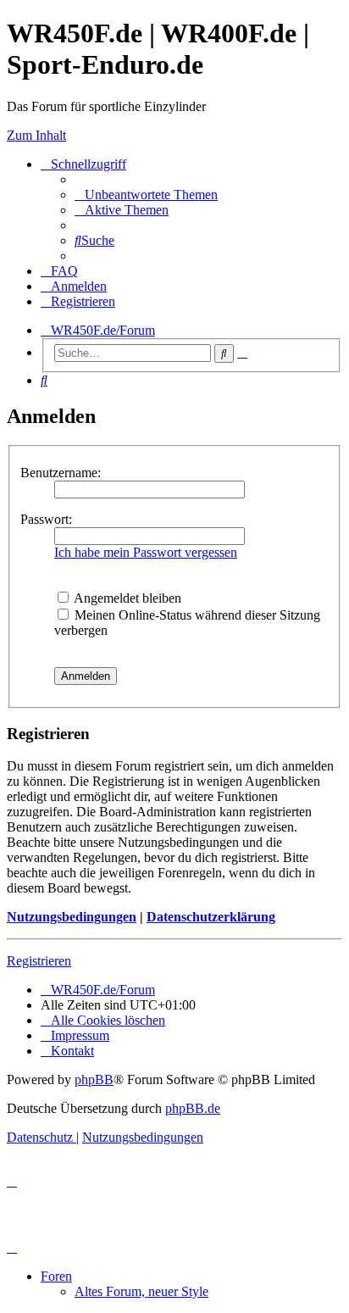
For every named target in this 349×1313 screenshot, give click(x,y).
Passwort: (46, 519)
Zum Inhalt (36, 135)
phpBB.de (192, 1108)
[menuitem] (146, 194)
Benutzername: (60, 472)
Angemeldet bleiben (126, 598)
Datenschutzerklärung (211, 917)
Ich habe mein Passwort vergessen (145, 552)
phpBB (94, 1079)
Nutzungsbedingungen (71, 917)
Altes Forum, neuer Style (141, 1291)
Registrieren (39, 961)
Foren (56, 1276)
